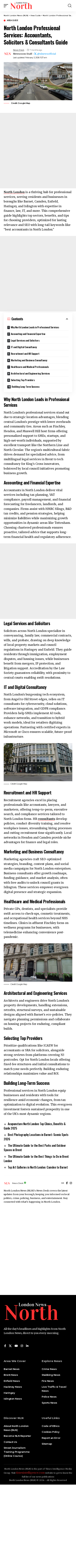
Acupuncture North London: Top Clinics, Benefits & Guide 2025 (34, 1126)
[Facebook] (67, 1183)
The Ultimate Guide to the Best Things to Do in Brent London (36, 1158)
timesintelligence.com (30, 1472)
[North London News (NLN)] (21, 6)
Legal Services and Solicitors (25, 340)
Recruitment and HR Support (25, 353)
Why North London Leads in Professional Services (35, 327)
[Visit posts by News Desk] (7, 54)
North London (14, 192)
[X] (10, 1346)
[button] (7, 6)
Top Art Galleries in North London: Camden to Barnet (38, 1167)
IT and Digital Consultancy (24, 347)
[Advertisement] (38, 150)
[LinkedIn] (27, 1346)
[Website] (62, 1183)
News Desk (18, 50)
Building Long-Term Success (25, 386)
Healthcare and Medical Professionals (30, 367)
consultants (46, 819)
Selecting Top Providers (23, 380)
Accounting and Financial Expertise (28, 334)
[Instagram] (70, 1183)
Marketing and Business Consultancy (29, 360)
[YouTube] (16, 1346)
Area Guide (12, 20)
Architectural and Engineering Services (30, 373)
